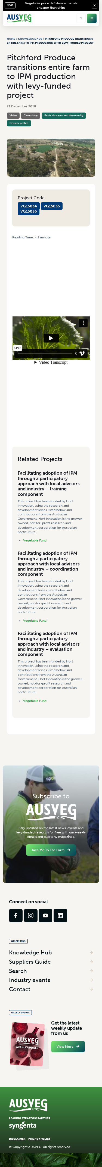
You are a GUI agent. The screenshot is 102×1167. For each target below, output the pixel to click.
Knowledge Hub (30, 38)
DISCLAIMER (17, 1138)
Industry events (29, 979)
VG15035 (52, 206)
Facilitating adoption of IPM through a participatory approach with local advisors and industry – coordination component (49, 563)
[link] (16, 915)
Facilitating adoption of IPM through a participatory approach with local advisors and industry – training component (49, 483)
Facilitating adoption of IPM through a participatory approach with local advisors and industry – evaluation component (49, 644)
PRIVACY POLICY (39, 1138)
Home (11, 38)
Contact (19, 989)
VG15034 (28, 206)
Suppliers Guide (30, 961)
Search (18, 970)
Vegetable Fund (35, 540)
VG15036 (28, 211)
